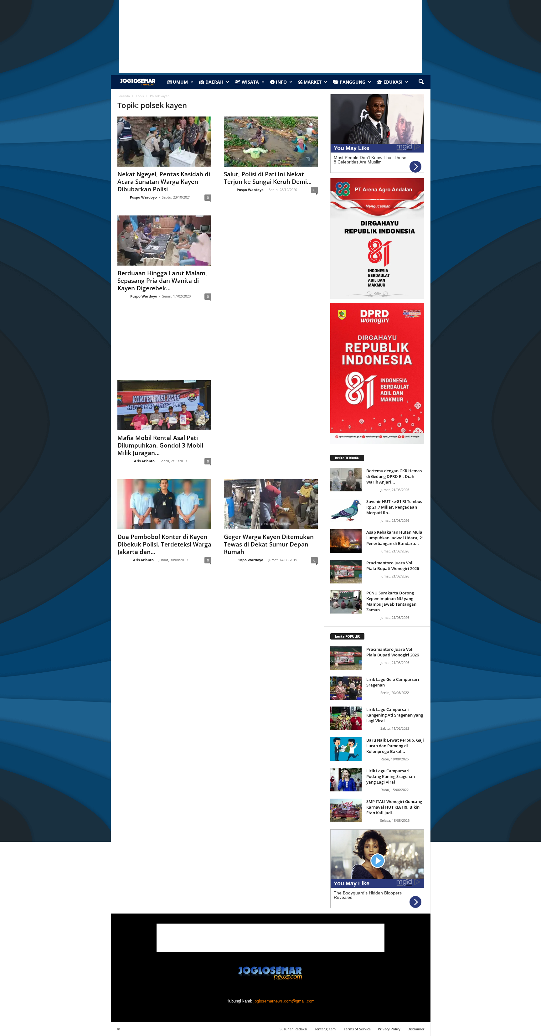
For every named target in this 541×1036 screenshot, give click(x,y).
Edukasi (392, 82)
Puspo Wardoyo (143, 197)
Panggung (351, 82)
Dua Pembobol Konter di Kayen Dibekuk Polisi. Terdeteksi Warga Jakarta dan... (164, 544)
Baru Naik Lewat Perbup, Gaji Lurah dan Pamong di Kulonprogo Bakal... (395, 745)
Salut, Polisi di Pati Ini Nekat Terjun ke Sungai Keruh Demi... (268, 178)
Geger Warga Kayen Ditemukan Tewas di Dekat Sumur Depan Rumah (269, 544)
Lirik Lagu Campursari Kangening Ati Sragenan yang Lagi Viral (394, 715)
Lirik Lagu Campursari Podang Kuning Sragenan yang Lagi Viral (390, 776)
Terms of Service (357, 1029)
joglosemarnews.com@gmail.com (284, 1001)
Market (312, 82)
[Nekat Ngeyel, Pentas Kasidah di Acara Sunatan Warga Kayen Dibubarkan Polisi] (164, 142)
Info (281, 82)
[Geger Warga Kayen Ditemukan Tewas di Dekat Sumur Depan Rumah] (271, 504)
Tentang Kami (325, 1029)
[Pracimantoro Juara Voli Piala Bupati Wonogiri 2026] (346, 571)
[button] (421, 82)
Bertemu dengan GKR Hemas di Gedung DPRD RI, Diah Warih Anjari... (394, 476)
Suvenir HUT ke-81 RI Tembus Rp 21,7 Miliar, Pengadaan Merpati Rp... (394, 507)
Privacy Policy (389, 1029)
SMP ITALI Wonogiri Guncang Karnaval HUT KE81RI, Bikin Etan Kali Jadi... (394, 807)
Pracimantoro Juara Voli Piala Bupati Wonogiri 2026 (392, 565)
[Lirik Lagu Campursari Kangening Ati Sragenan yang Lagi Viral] (346, 718)
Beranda (123, 96)
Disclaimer (416, 1029)
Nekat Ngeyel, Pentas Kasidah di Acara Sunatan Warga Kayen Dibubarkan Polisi (163, 181)
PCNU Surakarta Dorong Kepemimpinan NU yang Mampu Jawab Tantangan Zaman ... (391, 601)
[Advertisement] (217, 346)
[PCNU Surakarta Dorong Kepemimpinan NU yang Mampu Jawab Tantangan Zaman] (346, 602)
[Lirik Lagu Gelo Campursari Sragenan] (346, 688)
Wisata (249, 82)
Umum (180, 82)
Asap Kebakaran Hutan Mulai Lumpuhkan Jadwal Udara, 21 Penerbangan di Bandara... (395, 537)
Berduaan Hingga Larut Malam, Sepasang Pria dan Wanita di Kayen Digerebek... (162, 280)
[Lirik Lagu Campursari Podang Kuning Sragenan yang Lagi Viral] (346, 779)
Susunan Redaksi (293, 1029)
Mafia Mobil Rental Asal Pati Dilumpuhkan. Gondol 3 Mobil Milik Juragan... (160, 445)
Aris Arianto (144, 460)
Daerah (214, 82)
